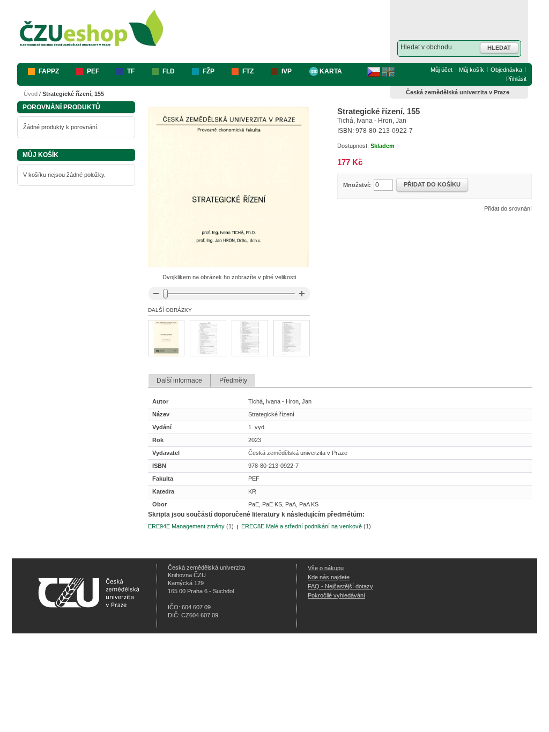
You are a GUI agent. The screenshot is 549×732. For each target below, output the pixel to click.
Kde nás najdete (329, 577)
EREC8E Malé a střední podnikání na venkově (301, 526)
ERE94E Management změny (186, 526)
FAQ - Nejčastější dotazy (340, 586)
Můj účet (441, 69)
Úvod (31, 94)
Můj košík (471, 69)
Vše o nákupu (326, 568)
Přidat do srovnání (508, 208)
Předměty (233, 380)
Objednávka (506, 69)
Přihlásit (516, 79)
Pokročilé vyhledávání (336, 595)
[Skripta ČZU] (91, 28)
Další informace (179, 380)
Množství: (357, 185)
